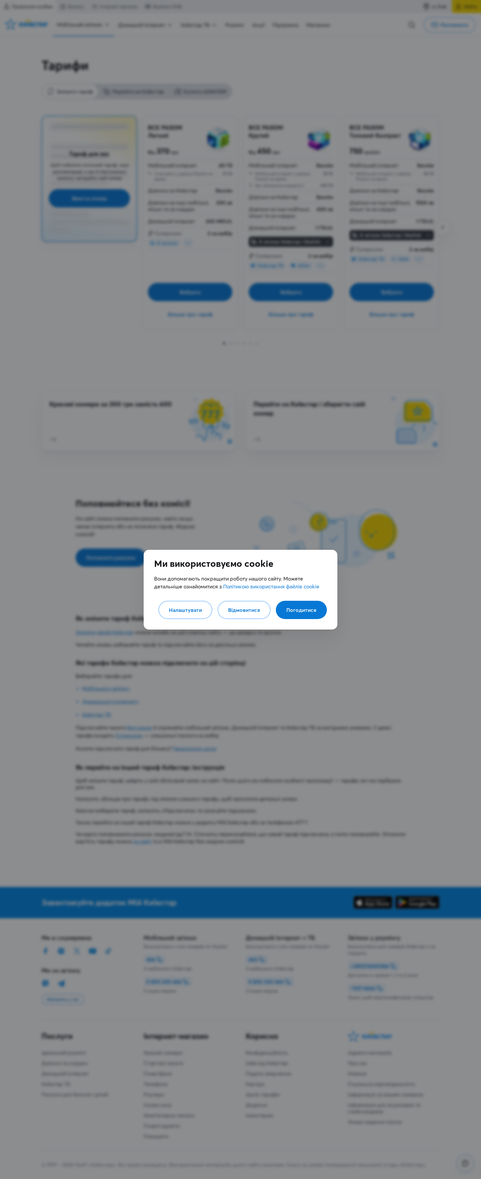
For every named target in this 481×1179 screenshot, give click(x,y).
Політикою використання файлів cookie (271, 586)
